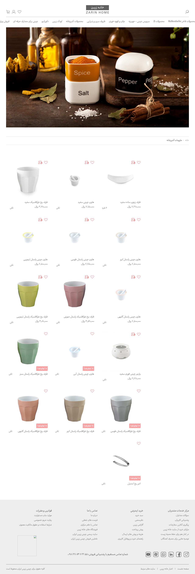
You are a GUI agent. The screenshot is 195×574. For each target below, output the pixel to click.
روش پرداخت (137, 530)
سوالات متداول (182, 516)
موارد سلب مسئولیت (43, 516)
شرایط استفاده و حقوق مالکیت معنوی (35, 525)
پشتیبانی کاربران (182, 520)
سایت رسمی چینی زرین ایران (85, 534)
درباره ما (94, 516)
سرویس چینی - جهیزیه (139, 21)
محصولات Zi (159, 21)
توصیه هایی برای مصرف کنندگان (175, 539)
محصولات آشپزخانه (74, 21)
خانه (187, 140)
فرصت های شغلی (90, 520)
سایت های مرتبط (148, 569)
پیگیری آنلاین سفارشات (179, 525)
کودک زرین (57, 21)
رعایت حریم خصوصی (43, 520)
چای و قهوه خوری (117, 21)
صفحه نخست (183, 569)
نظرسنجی (139, 520)
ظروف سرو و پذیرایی (96, 21)
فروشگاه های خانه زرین (87, 530)
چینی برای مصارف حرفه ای (25, 21)
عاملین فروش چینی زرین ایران (84, 539)
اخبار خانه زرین (166, 569)
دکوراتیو (45, 21)
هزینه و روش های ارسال (132, 534)
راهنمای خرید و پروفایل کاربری (130, 539)
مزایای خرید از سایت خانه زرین (176, 530)
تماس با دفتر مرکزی (89, 525)
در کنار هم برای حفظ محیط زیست (175, 534)
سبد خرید (139, 516)
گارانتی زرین (138, 525)
